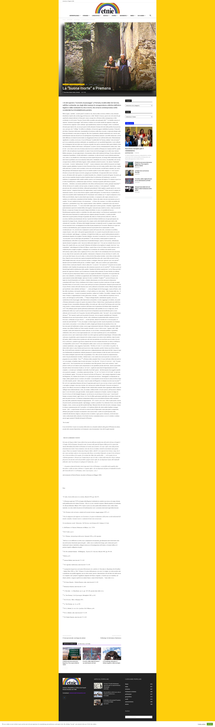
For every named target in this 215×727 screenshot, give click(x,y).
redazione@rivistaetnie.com (77, 693)
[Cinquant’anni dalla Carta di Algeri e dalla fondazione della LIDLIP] (129, 189)
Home (64, 19)
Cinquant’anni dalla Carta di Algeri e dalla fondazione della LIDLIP (143, 188)
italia (86, 84)
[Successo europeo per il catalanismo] (138, 136)
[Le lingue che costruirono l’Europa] (129, 173)
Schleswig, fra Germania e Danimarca (110, 638)
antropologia (74, 15)
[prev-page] (64, 668)
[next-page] (66, 668)
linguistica (96, 15)
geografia (123, 15)
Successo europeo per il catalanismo (134, 150)
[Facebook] (64, 697)
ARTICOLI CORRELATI (70, 643)
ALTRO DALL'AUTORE (84, 643)
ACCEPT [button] (210, 724)
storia (114, 15)
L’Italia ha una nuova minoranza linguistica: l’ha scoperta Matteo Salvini (71, 663)
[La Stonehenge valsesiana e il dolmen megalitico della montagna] (112, 653)
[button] (150, 16)
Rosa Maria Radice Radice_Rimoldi (72, 92)
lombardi (91, 84)
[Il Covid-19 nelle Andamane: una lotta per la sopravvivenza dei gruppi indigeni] (98, 686)
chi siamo (141, 15)
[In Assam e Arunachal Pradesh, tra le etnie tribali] (98, 702)
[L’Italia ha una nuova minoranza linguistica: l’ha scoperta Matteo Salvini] (72, 653)
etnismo (85, 15)
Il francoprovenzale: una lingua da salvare (74, 638)
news (132, 15)
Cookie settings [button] (202, 724)
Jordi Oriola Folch (129, 153)
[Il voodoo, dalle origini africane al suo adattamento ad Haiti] (92, 653)
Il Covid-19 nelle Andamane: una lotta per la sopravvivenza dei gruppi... (112, 685)
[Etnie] (107, 8)
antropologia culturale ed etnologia (77, 84)
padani (95, 84)
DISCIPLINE (69, 19)
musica (105, 15)
